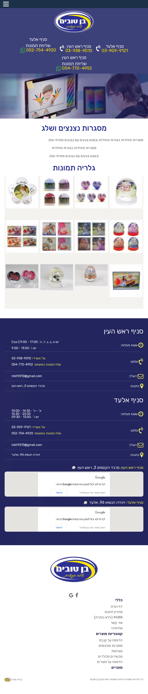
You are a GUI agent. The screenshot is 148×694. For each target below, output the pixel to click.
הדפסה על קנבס (111, 640)
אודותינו (117, 628)
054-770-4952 (76, 68)
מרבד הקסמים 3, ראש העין (98, 467)
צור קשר (117, 622)
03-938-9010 (79, 51)
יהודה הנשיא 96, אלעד (106, 502)
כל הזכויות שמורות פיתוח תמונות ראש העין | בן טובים (116, 679)
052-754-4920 (40, 49)
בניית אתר (17, 679)
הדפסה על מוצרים (110, 662)
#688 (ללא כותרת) (108, 617)
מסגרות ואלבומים (111, 645)
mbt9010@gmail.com (27, 376)
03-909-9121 (115, 51)
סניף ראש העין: (131, 467)
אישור (59, 492)
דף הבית (117, 606)
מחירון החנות (113, 612)
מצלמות (117, 651)
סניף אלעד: (134, 502)
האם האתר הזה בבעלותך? (92, 492)
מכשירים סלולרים (110, 656)
